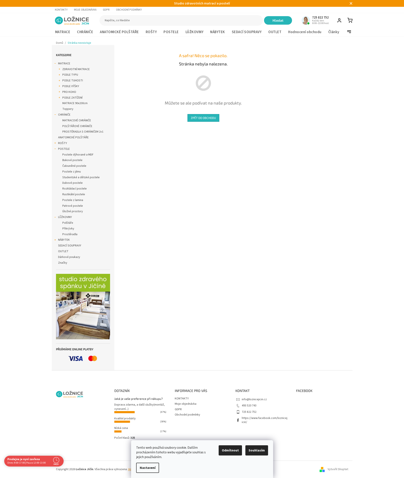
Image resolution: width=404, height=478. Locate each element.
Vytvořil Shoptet (338, 469)
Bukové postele (72, 160)
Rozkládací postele (74, 189)
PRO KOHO (69, 92)
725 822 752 (249, 412)
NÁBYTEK (64, 240)
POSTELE (64, 149)
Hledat (278, 20)
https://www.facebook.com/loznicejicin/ (264, 420)
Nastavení (147, 467)
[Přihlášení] (339, 20)
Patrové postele (72, 206)
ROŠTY (62, 143)
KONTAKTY (61, 10)
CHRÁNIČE (64, 115)
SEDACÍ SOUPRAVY (69, 245)
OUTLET (63, 251)
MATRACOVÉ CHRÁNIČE (76, 120)
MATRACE (64, 63)
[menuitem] (63, 32)
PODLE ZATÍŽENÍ (72, 98)
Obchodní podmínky (129, 10)
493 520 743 (249, 405)
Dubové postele (72, 183)
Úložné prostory (72, 211)
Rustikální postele (73, 194)
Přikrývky (68, 228)
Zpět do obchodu (203, 118)
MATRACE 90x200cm (75, 103)
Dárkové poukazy (69, 257)
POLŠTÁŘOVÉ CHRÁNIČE (77, 126)
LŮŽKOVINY (65, 217)
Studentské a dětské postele (81, 177)
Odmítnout (230, 450)
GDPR (106, 10)
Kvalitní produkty (125, 418)
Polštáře (67, 223)
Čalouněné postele (74, 166)
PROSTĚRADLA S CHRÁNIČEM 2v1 (82, 132)
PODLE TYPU (70, 75)
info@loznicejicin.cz (254, 399)
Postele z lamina (72, 200)
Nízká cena (121, 428)
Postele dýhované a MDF (78, 155)
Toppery (67, 109)
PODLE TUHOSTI (72, 80)
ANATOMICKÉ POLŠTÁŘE (73, 137)
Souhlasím (257, 450)
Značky (62, 263)
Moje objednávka (85, 10)
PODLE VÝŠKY (70, 86)
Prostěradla (69, 234)
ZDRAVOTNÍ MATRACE (76, 69)
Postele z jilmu (71, 172)
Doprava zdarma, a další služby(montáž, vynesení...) (139, 407)
